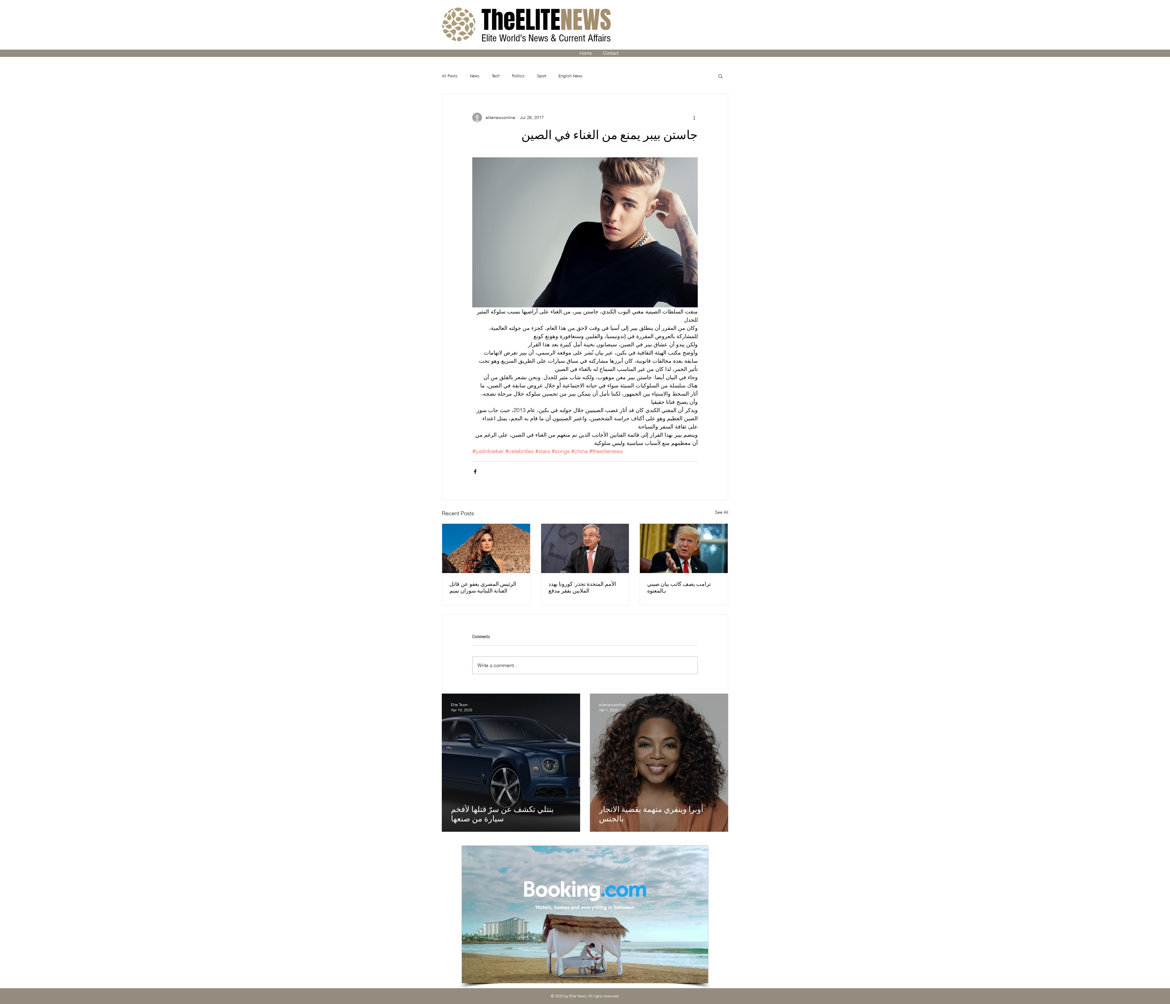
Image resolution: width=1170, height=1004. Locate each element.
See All (721, 512)
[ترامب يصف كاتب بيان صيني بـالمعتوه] (684, 548)
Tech (496, 75)
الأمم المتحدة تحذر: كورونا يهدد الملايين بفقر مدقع (582, 587)
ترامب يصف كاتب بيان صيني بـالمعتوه (679, 587)
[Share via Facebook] (475, 471)
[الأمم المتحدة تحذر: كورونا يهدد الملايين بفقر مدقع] (585, 548)
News (475, 75)
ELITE (546, 20)
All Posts (450, 75)
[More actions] (694, 117)
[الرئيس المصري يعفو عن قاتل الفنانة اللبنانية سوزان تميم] (486, 548)
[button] (720, 75)
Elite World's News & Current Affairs (547, 38)
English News (570, 75)
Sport (541, 75)
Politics (518, 75)
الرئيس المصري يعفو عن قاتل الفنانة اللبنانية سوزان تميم (482, 587)
